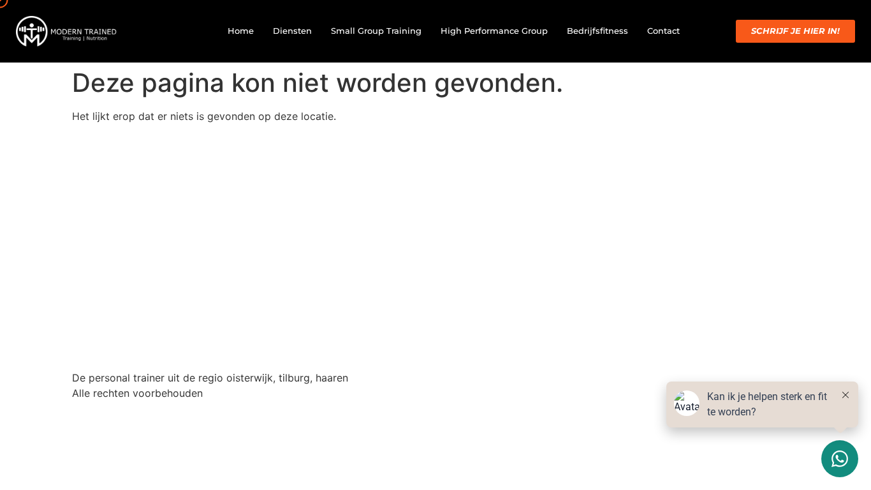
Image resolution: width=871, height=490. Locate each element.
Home (241, 31)
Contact (663, 31)
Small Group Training (376, 31)
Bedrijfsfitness (597, 31)
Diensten (292, 31)
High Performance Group (494, 31)
